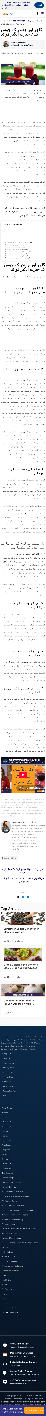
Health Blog (6, 1280)
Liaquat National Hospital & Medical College (20, 1243)
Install (39, 5)
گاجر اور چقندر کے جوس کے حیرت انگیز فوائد (17, 242)
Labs (4, 1298)
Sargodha (6, 1150)
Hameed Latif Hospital (11, 1182)
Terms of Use (7, 1086)
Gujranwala (6, 1140)
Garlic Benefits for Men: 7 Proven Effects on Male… (19, 1002)
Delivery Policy (8, 1068)
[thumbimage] (23, 918)
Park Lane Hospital (9, 1233)
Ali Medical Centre (9, 1201)
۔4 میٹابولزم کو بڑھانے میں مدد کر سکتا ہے (23, 251)
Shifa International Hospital (13, 1205)
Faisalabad (6, 1145)
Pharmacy (6, 1294)
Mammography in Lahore (12, 1266)
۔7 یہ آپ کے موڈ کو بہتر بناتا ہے (19, 258)
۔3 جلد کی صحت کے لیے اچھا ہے (17, 249)
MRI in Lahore (7, 1252)
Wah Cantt (6, 1164)
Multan (5, 1131)
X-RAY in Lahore (8, 1257)
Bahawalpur (7, 1154)
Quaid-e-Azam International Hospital (17, 1210)
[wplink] (18, 897)
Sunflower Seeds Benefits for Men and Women (21, 930)
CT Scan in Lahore (9, 1261)
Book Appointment (34, 1410)
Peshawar (6, 1136)
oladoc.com (39, 1401)
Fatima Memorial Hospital (12, 1192)
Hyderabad (6, 1168)
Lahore (5, 1117)
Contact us (7, 1082)
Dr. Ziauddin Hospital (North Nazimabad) (19, 1229)
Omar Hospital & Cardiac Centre (15, 1196)
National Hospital (9, 1187)
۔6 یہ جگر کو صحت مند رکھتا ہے (18, 256)
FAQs (4, 1095)
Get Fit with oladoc (10, 1308)
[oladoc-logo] (8, 13)
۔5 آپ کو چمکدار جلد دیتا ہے (17, 253)
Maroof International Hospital (14, 1219)
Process (5, 1100)
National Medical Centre (12, 1238)
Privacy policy (8, 1063)
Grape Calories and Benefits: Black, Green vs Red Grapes (21, 966)
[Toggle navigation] (42, 13)
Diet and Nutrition (16, 20)
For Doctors (7, 1289)
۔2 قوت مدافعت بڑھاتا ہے (16, 247)
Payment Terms (8, 1077)
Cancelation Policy (10, 1091)
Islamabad (6, 1122)
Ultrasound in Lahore (10, 1271)
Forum (4, 1285)
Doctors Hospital (9, 1178)
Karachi (5, 1113)
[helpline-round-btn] (37, 14)
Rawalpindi (6, 1126)
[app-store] (13, 1320)
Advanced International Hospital (15, 1215)
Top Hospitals (7, 1173)
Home (4, 20)
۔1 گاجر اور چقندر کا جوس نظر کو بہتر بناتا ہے (23, 245)
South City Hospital (10, 1224)
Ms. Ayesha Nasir (19, 822)
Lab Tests (6, 1303)
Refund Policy (8, 1072)
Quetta (5, 1159)
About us (6, 1058)
